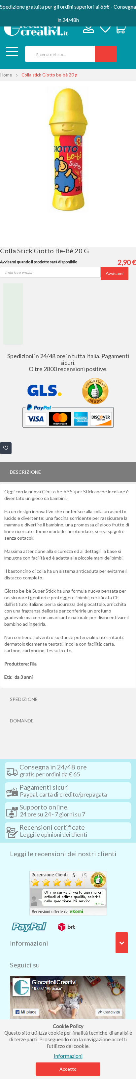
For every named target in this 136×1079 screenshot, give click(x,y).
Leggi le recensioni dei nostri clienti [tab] (63, 854)
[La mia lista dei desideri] (105, 28)
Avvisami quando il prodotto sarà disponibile (38, 261)
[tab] (68, 472)
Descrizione (25, 472)
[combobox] (58, 54)
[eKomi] (68, 892)
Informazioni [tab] (29, 943)
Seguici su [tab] (25, 965)
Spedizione (24, 699)
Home (6, 74)
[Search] (106, 54)
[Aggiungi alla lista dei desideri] (6, 448)
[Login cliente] (88, 29)
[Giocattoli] (36, 28)
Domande (22, 720)
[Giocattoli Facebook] (67, 996)
